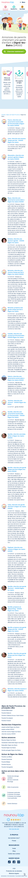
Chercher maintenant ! (15, 51)
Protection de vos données (14, 871)
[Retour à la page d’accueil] (8, 2)
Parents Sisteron (6, 713)
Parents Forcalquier (7, 718)
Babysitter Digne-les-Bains (9, 745)
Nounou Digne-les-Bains (9, 740)
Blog (14, 851)
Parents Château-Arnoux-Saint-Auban (13, 715)
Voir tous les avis (14, 829)
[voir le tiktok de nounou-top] (9, 862)
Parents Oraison (6, 720)
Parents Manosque (7, 710)
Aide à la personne (12, 787)
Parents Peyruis (6, 764)
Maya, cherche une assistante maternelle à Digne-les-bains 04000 (16, 200)
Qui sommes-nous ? (14, 838)
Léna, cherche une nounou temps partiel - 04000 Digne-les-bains (17, 140)
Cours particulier (12, 798)
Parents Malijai (6, 762)
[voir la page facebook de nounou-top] (14, 862)
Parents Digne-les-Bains (9, 747)
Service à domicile (12, 780)
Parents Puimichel (7, 759)
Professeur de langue (13, 794)
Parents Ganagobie (7, 767)
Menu (23, 2)
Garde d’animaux (12, 803)
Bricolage (10, 781)
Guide (14, 848)
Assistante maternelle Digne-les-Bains (13, 742)
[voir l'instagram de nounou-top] (18, 862)
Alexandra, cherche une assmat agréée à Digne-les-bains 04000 (16, 157)
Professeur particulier (13, 792)
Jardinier (10, 778)
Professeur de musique (14, 796)
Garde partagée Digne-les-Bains (11, 750)
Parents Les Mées (7, 757)
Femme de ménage (13, 776)
